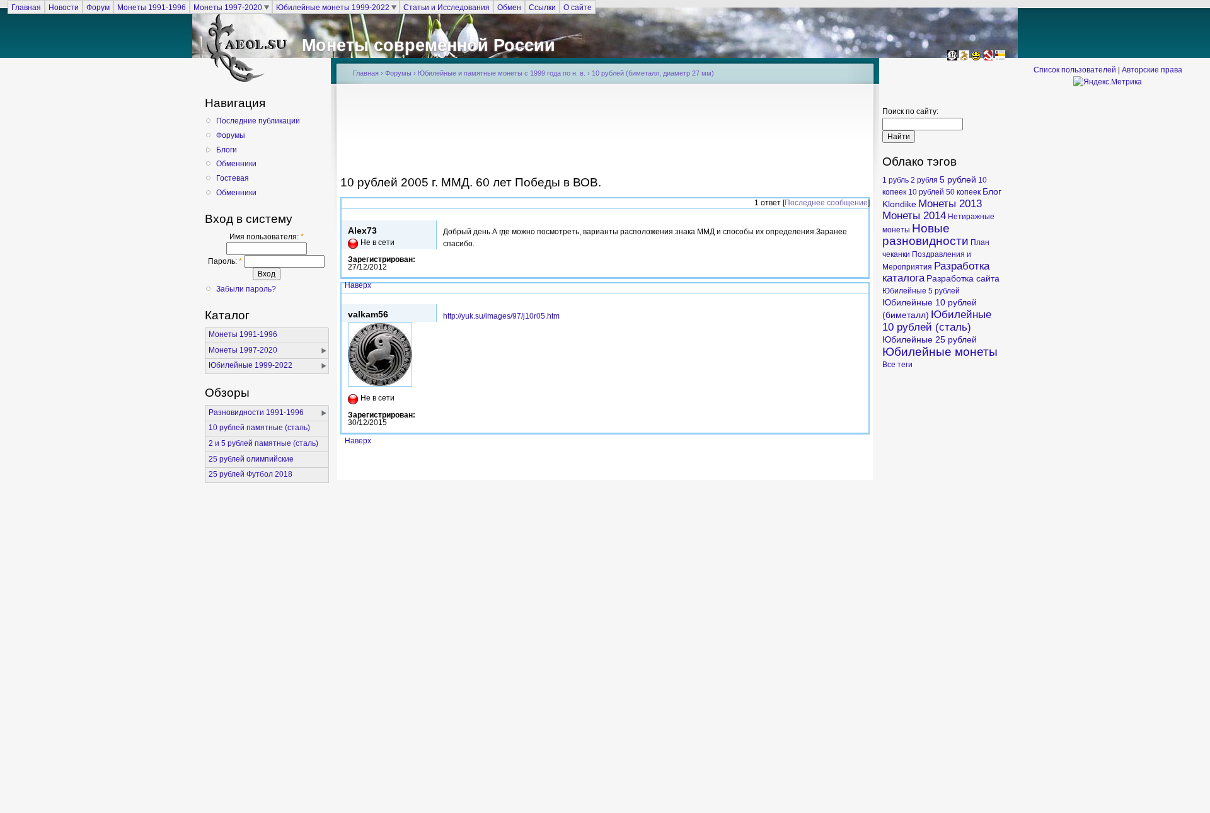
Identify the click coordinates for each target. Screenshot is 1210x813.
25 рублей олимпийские (251, 459)
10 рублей (926, 192)
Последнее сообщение (826, 202)
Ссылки (542, 7)
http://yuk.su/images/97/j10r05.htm (501, 316)
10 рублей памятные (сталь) (259, 427)
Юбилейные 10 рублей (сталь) (936, 321)
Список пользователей (1075, 69)
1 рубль (895, 180)
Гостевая (232, 178)
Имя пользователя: (266, 236)
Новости (64, 7)
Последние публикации (258, 121)
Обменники (236, 163)
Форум (98, 7)
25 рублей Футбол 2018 (250, 474)
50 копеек (963, 192)
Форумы (230, 135)
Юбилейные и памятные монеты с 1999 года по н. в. (501, 73)
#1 (860, 298)
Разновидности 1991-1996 (256, 412)
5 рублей (958, 179)
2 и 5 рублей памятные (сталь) (263, 443)
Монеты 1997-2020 (227, 7)
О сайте (577, 7)
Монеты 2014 (914, 216)
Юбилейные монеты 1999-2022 (332, 7)
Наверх (358, 285)
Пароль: (225, 261)
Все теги (897, 364)
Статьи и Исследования (446, 7)
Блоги (226, 149)
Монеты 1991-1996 (151, 7)
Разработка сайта (963, 278)
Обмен (509, 7)
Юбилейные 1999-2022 (250, 365)
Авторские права (1152, 69)
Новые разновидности (925, 235)
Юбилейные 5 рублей (921, 291)
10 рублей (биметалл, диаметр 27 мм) (653, 73)
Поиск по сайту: (910, 111)
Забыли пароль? (246, 289)
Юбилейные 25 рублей (929, 339)
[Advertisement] (605, 133)
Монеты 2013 (950, 204)
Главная (26, 7)
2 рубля (924, 180)
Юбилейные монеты (940, 351)
